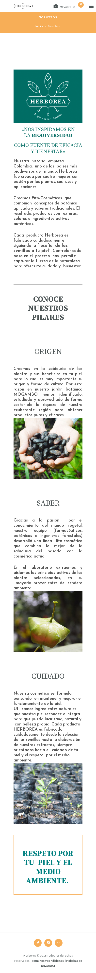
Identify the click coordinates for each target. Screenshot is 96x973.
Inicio (39, 26)
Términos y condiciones (47, 960)
